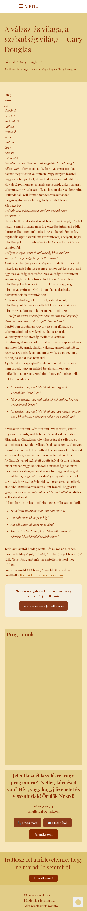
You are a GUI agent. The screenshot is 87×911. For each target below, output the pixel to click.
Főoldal (10, 62)
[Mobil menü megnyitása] (21, 6)
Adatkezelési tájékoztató (41, 906)
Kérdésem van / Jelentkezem (43, 606)
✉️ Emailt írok (58, 823)
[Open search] (54, 6)
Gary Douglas (29, 62)
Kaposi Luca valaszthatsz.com (41, 575)
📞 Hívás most (27, 823)
